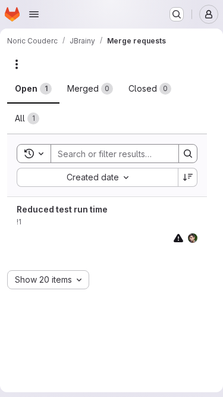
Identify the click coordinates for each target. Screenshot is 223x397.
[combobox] (97, 177)
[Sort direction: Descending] (187, 177)
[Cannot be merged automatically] (178, 238)
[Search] (187, 153)
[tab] (33, 89)
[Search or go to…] (176, 14)
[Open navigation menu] (33, 14)
